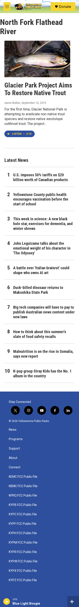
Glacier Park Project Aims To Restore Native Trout (38, 89)
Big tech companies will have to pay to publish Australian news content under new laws (44, 312)
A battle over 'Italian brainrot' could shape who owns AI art (41, 270)
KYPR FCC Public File (23, 552)
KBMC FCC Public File (23, 486)
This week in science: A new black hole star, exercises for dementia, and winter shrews (43, 224)
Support (14, 448)
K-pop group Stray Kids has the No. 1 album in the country (42, 373)
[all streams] (73, 601)
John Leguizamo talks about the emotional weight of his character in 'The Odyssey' (41, 248)
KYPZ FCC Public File (23, 580)
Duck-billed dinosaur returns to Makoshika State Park (38, 290)
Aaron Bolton (12, 103)
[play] (6, 601)
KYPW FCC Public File (23, 561)
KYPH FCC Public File (23, 533)
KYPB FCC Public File (23, 505)
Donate (65, 7)
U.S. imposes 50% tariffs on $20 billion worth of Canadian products (40, 177)
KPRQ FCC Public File (23, 495)
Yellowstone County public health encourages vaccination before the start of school (40, 199)
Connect (14, 467)
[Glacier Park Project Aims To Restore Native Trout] (37, 59)
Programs (16, 439)
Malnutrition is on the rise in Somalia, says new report (43, 354)
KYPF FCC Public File (22, 523)
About (13, 458)
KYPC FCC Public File (23, 514)
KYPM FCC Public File (23, 542)
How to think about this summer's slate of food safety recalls (39, 334)
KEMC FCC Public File (23, 476)
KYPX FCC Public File (23, 570)
